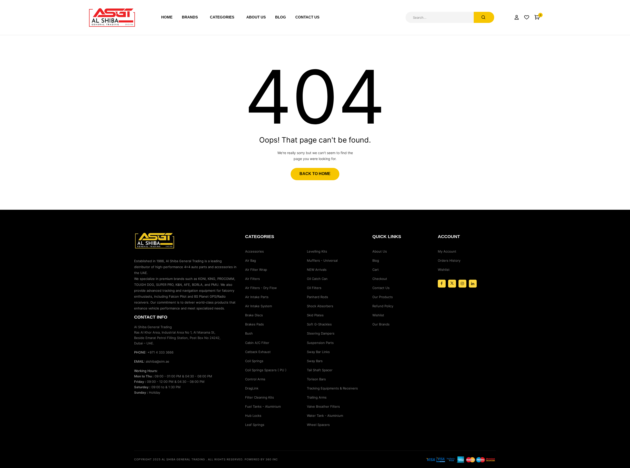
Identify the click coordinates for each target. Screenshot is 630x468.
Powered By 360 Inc (261, 459)
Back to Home (315, 174)
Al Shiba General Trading (183, 459)
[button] (537, 17)
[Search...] (484, 17)
